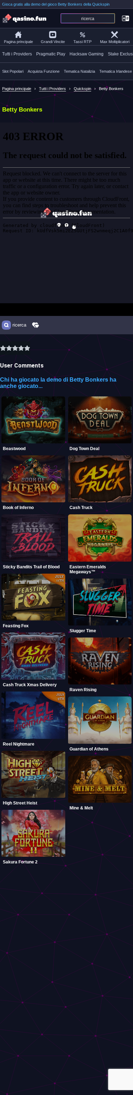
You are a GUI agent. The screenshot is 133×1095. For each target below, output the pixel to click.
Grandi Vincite (53, 42)
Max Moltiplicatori (114, 42)
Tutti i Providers (17, 54)
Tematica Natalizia (79, 71)
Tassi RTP (82, 42)
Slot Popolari (12, 71)
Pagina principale (18, 42)
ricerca (19, 325)
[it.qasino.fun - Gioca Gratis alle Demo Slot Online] (25, 18)
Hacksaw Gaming (87, 54)
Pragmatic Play (50, 54)
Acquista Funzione (44, 71)
